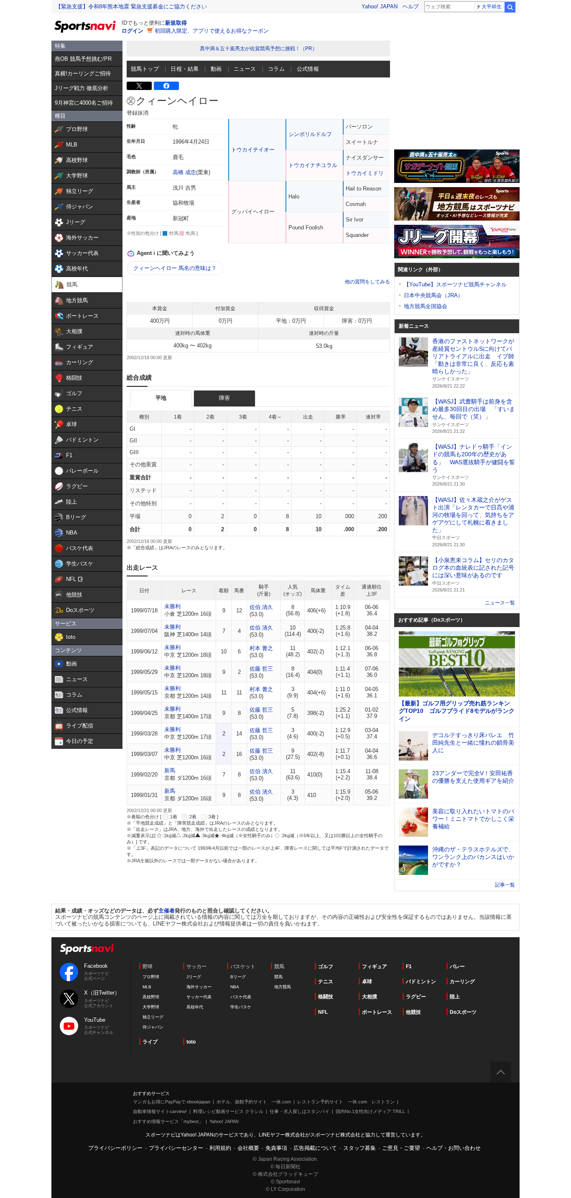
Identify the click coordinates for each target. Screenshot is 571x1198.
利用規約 (220, 1148)
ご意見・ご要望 (401, 1148)
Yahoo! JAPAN (380, 6)
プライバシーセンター (176, 1148)
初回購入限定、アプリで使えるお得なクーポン (212, 31)
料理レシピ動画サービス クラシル (228, 1111)
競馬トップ (145, 69)
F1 (409, 966)
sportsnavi (87, 949)
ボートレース (377, 1012)
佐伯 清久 (261, 607)
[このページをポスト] (139, 86)
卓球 (367, 982)
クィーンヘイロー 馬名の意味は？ (175, 268)
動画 (216, 69)
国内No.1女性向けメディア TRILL (370, 1111)
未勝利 (172, 606)
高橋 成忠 (184, 172)
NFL (323, 1012)
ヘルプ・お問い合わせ (453, 1148)
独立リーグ (153, 1017)
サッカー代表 (199, 997)
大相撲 (369, 997)
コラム (276, 69)
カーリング (462, 982)
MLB (147, 987)
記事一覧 (505, 885)
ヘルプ (411, 6)
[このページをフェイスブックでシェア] (166, 86)
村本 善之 (261, 648)
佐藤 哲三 (261, 669)
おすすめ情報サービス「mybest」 (168, 1121)
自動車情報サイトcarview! (160, 1111)
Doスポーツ (463, 1012)
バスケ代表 (240, 997)
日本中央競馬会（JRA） (433, 295)
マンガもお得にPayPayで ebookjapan (171, 1101)
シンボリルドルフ (310, 134)
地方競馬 (282, 987)
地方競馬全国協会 (425, 306)
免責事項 (276, 1148)
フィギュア (374, 966)
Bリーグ (238, 976)
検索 (510, 7)
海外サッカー (199, 987)
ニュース (245, 69)
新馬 (169, 770)
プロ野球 (151, 976)
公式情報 (308, 69)
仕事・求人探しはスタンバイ (299, 1111)
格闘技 (325, 997)
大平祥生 (492, 7)
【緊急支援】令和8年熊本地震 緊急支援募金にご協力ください (131, 6)
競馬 (278, 976)
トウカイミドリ (365, 173)
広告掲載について (315, 1148)
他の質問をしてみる (367, 282)
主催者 (166, 910)
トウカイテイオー (253, 150)
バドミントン (421, 982)
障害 (224, 398)
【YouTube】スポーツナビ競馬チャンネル (455, 284)
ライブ (150, 1042)
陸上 (455, 997)
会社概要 (248, 1148)
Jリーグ (193, 976)
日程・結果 (185, 69)
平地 (160, 398)
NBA (234, 987)
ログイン (132, 31)
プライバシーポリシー (115, 1148)
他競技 (413, 1012)
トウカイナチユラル (312, 165)
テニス (325, 982)
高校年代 (194, 1007)
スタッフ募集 (359, 1148)
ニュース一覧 (500, 603)
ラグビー (416, 997)
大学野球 (151, 1007)
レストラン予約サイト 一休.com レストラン (346, 1101)
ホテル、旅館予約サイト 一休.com (254, 1101)
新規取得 (176, 23)
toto (191, 1042)
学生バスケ (240, 1007)
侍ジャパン (153, 1027)
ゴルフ (325, 966)
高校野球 (151, 997)
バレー (457, 966)
